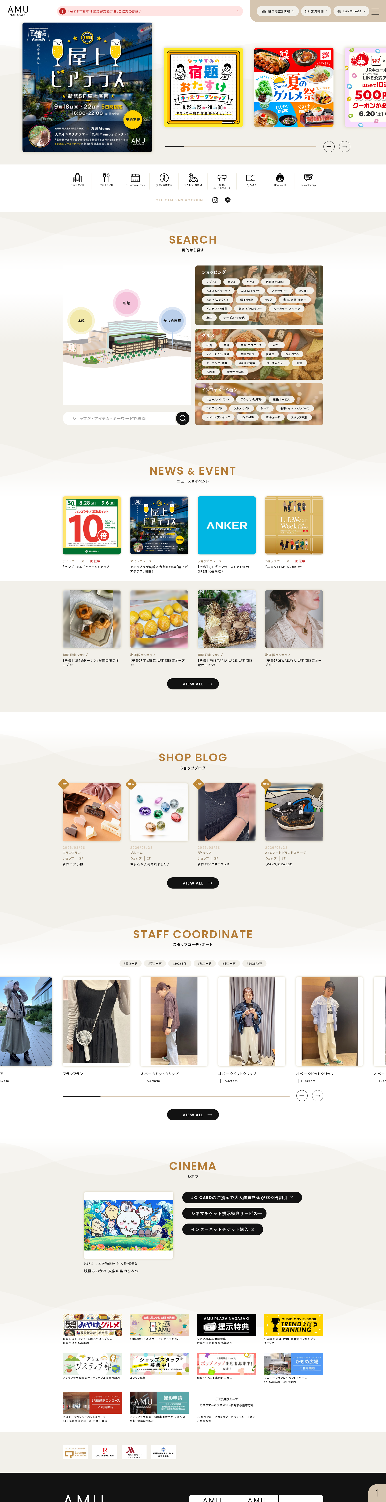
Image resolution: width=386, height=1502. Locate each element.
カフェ (276, 345)
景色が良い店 (235, 372)
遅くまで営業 (247, 363)
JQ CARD (247, 417)
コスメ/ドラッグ (251, 291)
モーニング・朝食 (217, 363)
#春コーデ (155, 963)
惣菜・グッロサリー (250, 308)
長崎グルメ (247, 354)
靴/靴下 (304, 291)
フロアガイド (214, 408)
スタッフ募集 (299, 417)
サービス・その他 (234, 317)
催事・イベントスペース (294, 408)
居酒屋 (270, 354)
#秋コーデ (204, 963)
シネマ (265, 408)
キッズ (250, 282)
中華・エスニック (251, 345)
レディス (211, 282)
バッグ (268, 299)
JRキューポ (272, 417)
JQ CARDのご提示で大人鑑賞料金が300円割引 (239, 1197)
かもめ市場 (172, 320)
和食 (209, 345)
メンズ (232, 282)
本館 (81, 320)
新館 (126, 302)
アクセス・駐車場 (251, 399)
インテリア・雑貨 (216, 308)
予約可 (210, 372)
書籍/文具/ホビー (294, 299)
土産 (209, 317)
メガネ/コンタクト (217, 299)
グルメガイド (242, 408)
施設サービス (281, 399)
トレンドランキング (218, 417)
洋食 (226, 345)
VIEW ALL (193, 684)
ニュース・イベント (217, 399)
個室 (299, 363)
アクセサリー (280, 291)
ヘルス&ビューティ (218, 291)
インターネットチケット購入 (220, 1229)
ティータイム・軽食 (217, 354)
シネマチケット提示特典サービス (224, 1213)
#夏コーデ (130, 963)
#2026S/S (180, 963)
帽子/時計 (246, 299)
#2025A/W (254, 963)
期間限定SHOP (276, 282)
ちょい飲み (292, 354)
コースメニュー (275, 363)
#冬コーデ (229, 963)
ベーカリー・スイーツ (286, 308)
